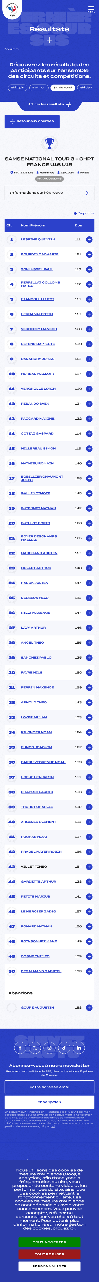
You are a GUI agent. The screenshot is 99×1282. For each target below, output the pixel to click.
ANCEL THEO (32, 642)
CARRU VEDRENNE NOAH (43, 762)
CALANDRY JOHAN (38, 359)
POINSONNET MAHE (39, 941)
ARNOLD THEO (34, 702)
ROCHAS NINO (34, 837)
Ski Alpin (17, 88)
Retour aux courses (35, 121)
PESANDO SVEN (35, 404)
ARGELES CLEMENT (38, 822)
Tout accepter (49, 1242)
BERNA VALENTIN (37, 314)
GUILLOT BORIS (35, 523)
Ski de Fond (63, 88)
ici (53, 1126)
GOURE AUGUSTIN (37, 1007)
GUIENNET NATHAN (38, 508)
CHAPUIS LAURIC (37, 792)
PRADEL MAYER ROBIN (41, 852)
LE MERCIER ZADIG (38, 911)
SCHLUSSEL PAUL (37, 269)
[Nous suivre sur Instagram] (49, 1048)
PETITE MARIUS (35, 896)
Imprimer (86, 213)
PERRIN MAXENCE (37, 687)
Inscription (49, 1102)
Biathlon (38, 88)
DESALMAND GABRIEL (41, 971)
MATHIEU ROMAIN (37, 463)
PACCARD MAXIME (38, 418)
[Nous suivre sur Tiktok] (64, 1048)
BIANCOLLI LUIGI (37, 299)
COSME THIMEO (35, 956)
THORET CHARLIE (37, 807)
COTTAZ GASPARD (37, 433)
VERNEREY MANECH (39, 329)
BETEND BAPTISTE (38, 344)
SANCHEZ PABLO (36, 657)
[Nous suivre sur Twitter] (35, 1048)
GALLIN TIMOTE (35, 493)
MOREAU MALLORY (38, 374)
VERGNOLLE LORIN (38, 389)
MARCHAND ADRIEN (39, 553)
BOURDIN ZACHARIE (40, 254)
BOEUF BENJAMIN (37, 777)
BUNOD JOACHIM (36, 747)
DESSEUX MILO (35, 598)
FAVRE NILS (31, 672)
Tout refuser (49, 1254)
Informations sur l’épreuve (36, 192)
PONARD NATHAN (36, 926)
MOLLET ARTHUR (36, 568)
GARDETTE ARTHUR (38, 881)
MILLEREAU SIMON (38, 448)
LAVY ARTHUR (33, 628)
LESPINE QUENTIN (38, 239)
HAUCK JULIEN (34, 583)
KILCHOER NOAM (36, 732)
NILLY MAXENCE (35, 613)
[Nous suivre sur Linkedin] (79, 1048)
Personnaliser (49, 1266)
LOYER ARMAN (34, 717)
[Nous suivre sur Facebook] (20, 1048)
